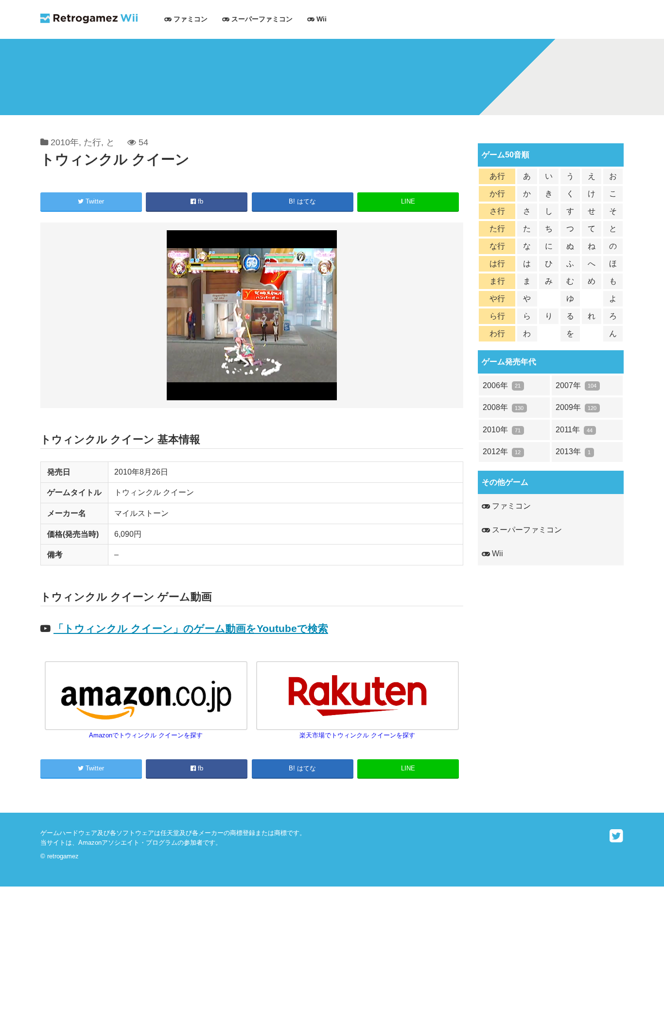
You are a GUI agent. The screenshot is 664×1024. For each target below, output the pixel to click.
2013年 (573, 451)
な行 (497, 246)
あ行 (497, 176)
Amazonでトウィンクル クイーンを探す (146, 735)
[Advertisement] (291, 955)
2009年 (576, 407)
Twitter (94, 201)
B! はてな (302, 201)
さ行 (497, 211)
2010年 (65, 142)
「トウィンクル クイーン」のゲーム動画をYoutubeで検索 (190, 628)
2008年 (503, 407)
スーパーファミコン (261, 19)
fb (199, 201)
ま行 (497, 281)
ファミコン (190, 19)
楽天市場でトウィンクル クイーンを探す (357, 735)
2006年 (502, 385)
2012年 (502, 451)
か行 (497, 193)
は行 (497, 263)
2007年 (576, 385)
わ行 (497, 333)
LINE (408, 201)
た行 (92, 142)
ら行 (497, 316)
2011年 (574, 430)
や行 (497, 298)
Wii (321, 19)
